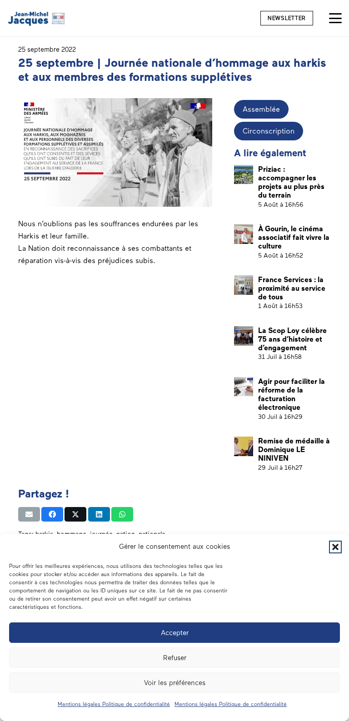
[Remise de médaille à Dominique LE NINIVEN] (244, 446)
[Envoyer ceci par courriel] (29, 514)
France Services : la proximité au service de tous (291, 288)
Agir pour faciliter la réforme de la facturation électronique (291, 394)
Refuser (174, 658)
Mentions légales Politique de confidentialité (114, 704)
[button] (335, 547)
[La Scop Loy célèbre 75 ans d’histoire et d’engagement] (244, 336)
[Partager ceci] (52, 514)
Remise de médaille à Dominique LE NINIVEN (294, 449)
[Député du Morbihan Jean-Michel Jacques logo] (37, 18)
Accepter (175, 633)
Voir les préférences (174, 683)
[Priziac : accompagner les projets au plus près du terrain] (244, 174)
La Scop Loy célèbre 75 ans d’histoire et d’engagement (292, 339)
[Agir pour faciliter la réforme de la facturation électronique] (244, 387)
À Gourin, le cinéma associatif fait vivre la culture (293, 237)
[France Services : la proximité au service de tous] (244, 285)
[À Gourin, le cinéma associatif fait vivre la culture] (244, 234)
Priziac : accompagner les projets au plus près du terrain (291, 182)
